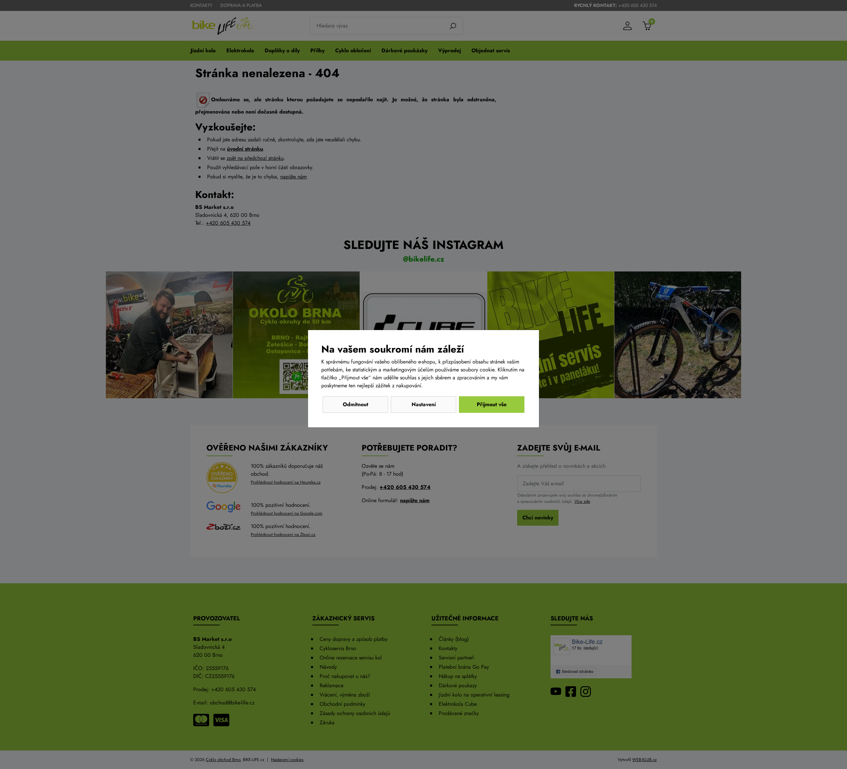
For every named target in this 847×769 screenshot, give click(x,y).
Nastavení (424, 404)
